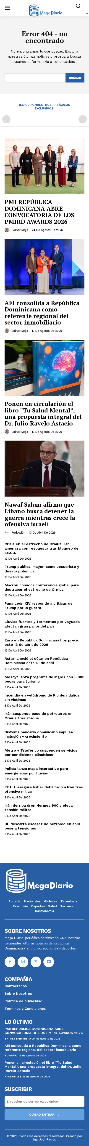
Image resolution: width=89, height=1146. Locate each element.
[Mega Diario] (46, 10)
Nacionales (13, 1076)
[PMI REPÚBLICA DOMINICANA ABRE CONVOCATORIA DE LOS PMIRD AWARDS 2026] (44, 166)
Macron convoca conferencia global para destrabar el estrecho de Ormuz (42, 587)
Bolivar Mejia (19, 230)
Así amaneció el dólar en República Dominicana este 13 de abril (36, 660)
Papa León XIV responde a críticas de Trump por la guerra (39, 605)
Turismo (11, 1055)
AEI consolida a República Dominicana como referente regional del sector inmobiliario (42, 312)
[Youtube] (48, 962)
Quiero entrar (41, 1114)
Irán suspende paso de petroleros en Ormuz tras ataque (39, 715)
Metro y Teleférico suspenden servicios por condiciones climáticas (41, 752)
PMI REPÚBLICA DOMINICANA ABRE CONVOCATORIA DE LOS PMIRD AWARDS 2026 (39, 211)
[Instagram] (23, 962)
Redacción (18, 532)
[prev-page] (6, 119)
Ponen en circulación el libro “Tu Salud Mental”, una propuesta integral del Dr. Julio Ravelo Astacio (43, 413)
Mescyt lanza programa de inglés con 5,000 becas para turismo (44, 679)
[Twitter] (36, 962)
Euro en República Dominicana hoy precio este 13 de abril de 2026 (42, 642)
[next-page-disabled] (83, 119)
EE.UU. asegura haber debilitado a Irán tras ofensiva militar (44, 789)
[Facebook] (10, 962)
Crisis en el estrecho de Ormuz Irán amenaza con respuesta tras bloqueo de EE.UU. (42, 548)
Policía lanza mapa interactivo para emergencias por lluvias (36, 770)
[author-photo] (7, 230)
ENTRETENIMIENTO (18, 1038)
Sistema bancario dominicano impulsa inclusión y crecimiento (39, 734)
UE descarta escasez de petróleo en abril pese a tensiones (42, 826)
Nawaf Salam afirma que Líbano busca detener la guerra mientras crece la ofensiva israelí (40, 514)
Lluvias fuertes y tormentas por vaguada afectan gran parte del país (42, 624)
